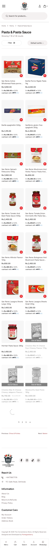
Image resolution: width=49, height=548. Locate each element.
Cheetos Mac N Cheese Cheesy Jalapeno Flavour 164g (12, 392)
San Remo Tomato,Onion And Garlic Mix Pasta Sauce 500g (36, 215)
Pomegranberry (27, 534)
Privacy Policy (7, 503)
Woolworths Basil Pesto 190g (34, 391)
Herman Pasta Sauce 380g (12, 346)
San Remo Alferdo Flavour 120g (12, 258)
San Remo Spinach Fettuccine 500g (9, 170)
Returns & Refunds (9, 500)
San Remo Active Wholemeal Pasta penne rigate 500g (11, 83)
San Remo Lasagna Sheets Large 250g (12, 302)
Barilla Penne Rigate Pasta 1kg (35, 82)
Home (4, 26)
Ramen (45, 433)
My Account (6, 515)
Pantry (12, 26)
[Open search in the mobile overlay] (24, 16)
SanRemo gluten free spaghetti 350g (33, 126)
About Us (5, 494)
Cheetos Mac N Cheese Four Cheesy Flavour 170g (36, 347)
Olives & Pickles (14, 433)
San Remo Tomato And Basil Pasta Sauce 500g (11, 214)
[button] (21, 75)
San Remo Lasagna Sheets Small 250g (36, 302)
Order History (7, 518)
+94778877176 (11, 477)
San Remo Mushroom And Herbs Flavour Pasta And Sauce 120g (36, 171)
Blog (3, 497)
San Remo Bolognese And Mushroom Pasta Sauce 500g (36, 259)
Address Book (7, 521)
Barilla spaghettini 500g (11, 125)
